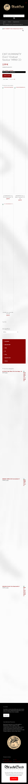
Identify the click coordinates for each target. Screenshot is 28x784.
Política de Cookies (8, 761)
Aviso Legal (6, 759)
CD (3, 23)
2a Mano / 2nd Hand (9, 70)
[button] (23, 30)
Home (4, 21)
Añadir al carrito (7, 75)
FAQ (16, 759)
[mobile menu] (26, 3)
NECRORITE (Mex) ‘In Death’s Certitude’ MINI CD (20, 197)
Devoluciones (17, 761)
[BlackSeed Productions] (14, 7)
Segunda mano (16, 21)
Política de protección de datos (15, 775)
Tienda (9, 21)
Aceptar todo (14, 778)
